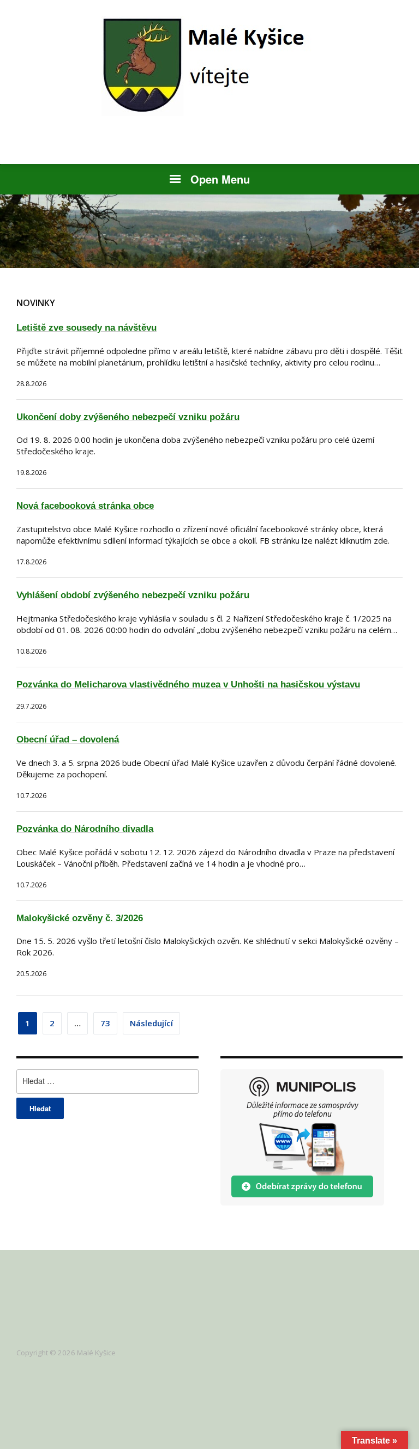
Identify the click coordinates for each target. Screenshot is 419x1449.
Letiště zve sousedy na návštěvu (86, 327)
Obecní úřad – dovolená (67, 739)
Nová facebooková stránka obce (85, 506)
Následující (151, 1023)
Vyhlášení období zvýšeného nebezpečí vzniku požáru (132, 595)
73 (105, 1023)
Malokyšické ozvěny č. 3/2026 (79, 918)
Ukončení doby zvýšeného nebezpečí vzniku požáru (128, 417)
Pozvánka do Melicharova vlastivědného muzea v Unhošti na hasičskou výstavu (188, 684)
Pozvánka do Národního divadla (84, 829)
